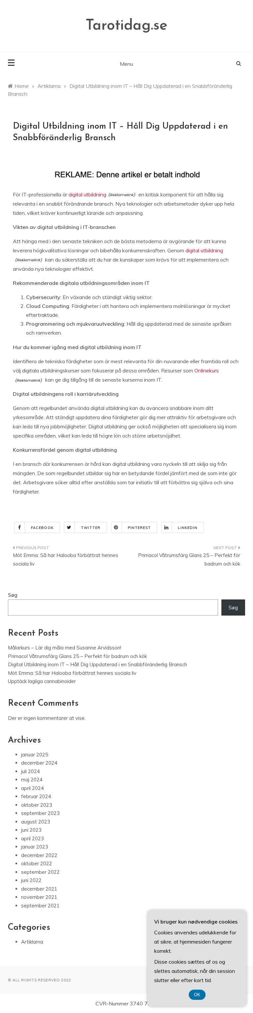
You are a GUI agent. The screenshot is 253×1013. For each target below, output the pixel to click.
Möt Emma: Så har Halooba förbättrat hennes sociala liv (65, 559)
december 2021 (39, 889)
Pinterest (139, 527)
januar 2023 (34, 847)
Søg (12, 595)
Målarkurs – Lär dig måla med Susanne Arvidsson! (64, 648)
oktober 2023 (36, 805)
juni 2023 (31, 830)
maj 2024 (31, 779)
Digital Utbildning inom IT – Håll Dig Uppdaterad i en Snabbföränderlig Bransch (97, 664)
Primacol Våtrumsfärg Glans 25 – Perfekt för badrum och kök (189, 559)
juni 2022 (31, 880)
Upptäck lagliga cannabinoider (42, 681)
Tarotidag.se (126, 25)
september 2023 (40, 813)
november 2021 (39, 897)
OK (197, 994)
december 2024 (39, 763)
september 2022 (40, 872)
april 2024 (32, 788)
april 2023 (32, 838)
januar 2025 (34, 754)
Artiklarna (32, 942)
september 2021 (40, 905)
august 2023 (35, 822)
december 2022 (39, 855)
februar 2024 (36, 796)
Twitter (91, 527)
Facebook (42, 527)
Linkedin (187, 527)
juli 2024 (30, 771)
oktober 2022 (36, 863)
